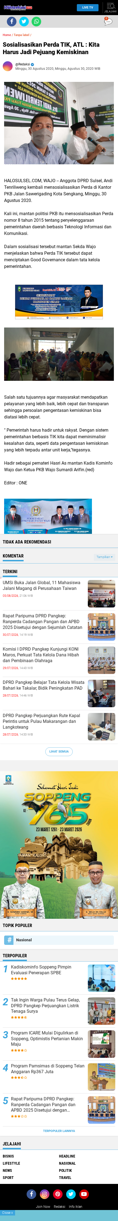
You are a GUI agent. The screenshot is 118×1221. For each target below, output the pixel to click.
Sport (8, 1177)
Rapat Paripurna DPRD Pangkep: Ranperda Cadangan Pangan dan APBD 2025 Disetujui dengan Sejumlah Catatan (42, 621)
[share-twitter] (24, 21)
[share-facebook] (11, 21)
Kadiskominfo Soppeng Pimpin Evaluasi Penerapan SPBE (41, 969)
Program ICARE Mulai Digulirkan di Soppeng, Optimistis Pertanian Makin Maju (47, 1038)
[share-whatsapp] (36, 21)
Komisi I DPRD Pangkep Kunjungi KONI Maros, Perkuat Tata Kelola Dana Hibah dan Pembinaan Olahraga (41, 654)
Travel (65, 1177)
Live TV (87, 7)
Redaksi (59, 1207)
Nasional (24, 940)
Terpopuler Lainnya (59, 1131)
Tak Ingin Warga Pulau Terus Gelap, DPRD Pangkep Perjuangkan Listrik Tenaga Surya (45, 1005)
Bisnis (8, 1156)
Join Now (43, 1207)
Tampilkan (104, 557)
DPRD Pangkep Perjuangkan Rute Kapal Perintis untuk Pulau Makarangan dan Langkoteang (41, 721)
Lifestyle (11, 1163)
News (7, 1170)
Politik (65, 1170)
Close (7, 1213)
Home (7, 35)
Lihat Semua (59, 751)
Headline (67, 1156)
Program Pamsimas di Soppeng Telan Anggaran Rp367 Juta (48, 1068)
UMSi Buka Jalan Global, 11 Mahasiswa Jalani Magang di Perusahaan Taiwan (41, 585)
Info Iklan (75, 1207)
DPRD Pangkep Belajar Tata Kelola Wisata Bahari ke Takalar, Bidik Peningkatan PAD (44, 685)
